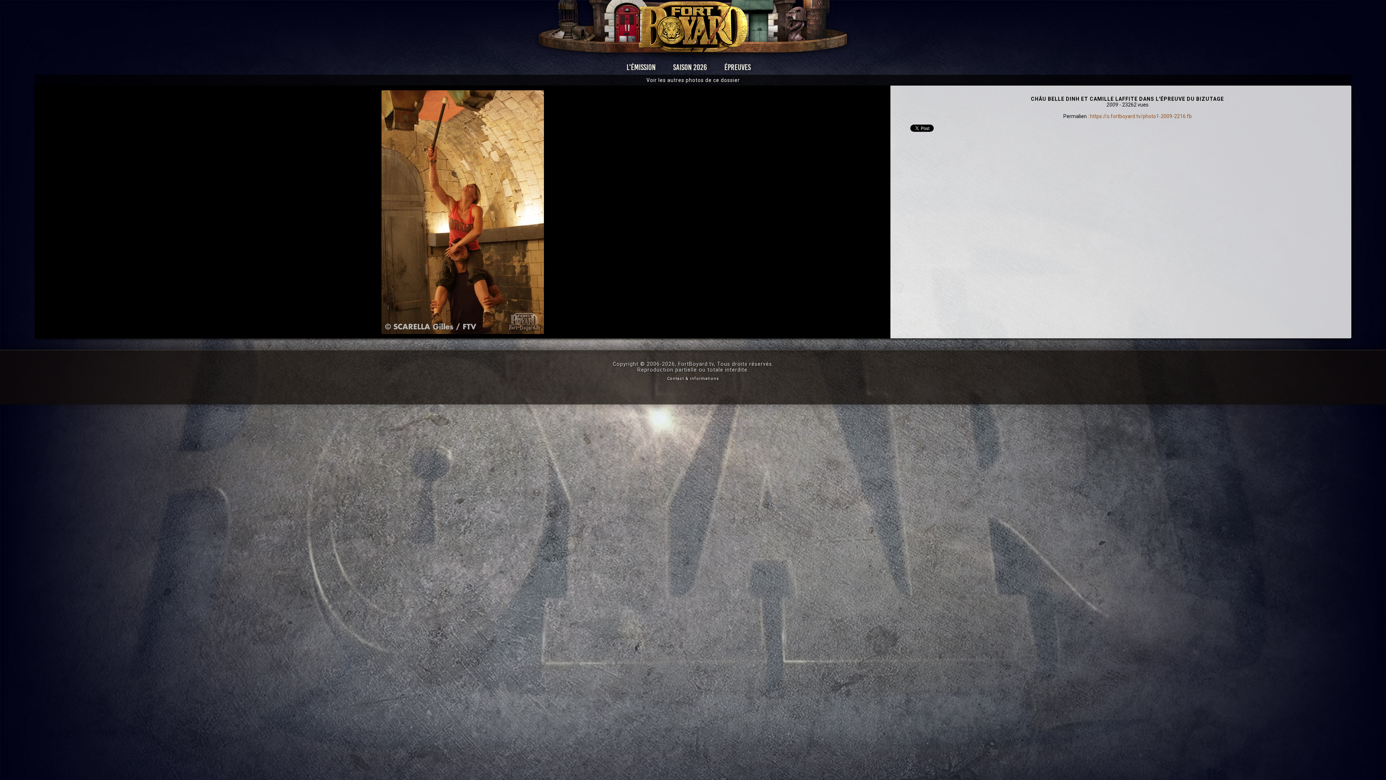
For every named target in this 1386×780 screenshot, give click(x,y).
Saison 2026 (690, 67)
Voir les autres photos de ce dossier (693, 80)
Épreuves (737, 67)
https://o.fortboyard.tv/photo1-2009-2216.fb (1141, 116)
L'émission (641, 67)
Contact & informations (693, 378)
